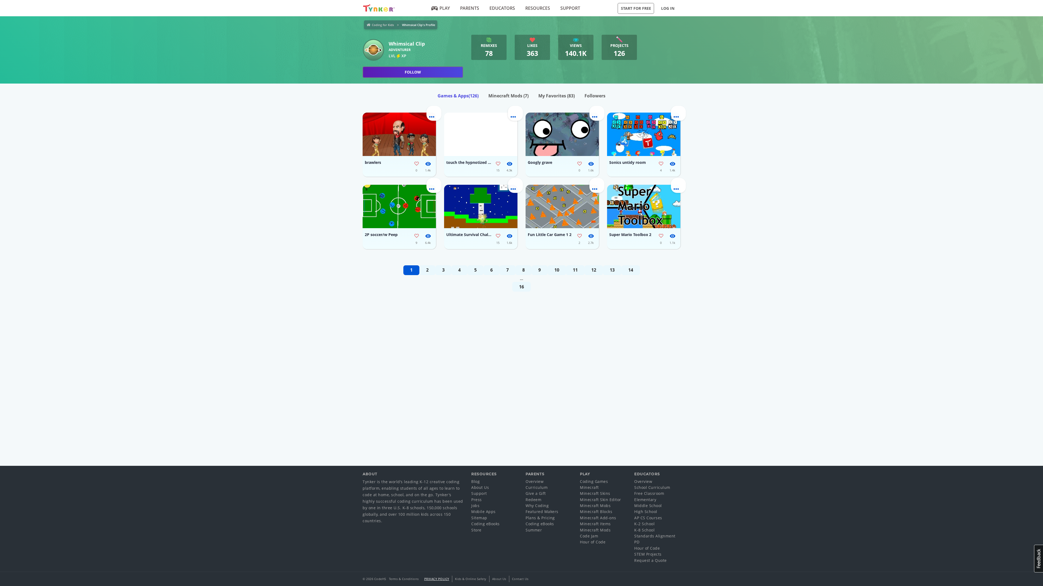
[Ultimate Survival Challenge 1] (480, 206)
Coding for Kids (383, 25)
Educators (502, 8)
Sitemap (479, 517)
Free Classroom (649, 493)
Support (570, 8)
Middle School (648, 505)
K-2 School (644, 523)
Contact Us (520, 579)
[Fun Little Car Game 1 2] (562, 206)
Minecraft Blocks (596, 511)
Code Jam (589, 536)
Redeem (533, 499)
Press (476, 499)
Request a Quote (650, 560)
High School (645, 511)
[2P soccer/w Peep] (399, 206)
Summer (534, 530)
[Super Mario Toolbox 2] (643, 206)
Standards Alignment (655, 536)
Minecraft (589, 487)
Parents (469, 8)
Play (444, 8)
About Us (480, 487)
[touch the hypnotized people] (480, 134)
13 (612, 270)
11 (575, 270)
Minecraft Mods (508, 96)
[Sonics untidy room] (643, 134)
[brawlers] (399, 134)
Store (476, 530)
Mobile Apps (483, 511)
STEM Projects (648, 554)
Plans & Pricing (540, 517)
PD (636, 541)
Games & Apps (458, 96)
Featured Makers (542, 511)
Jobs (475, 505)
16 (521, 287)
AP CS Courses (648, 517)
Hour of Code (592, 541)
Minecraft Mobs (595, 505)
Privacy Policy (436, 579)
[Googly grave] (562, 134)
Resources (537, 8)
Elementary (645, 499)
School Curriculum (652, 487)
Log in (667, 8)
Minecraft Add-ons (598, 517)
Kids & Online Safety (470, 579)
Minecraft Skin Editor (600, 499)
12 (593, 270)
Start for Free (636, 8)
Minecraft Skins (595, 493)
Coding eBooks (485, 523)
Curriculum (537, 487)
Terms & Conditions (404, 579)
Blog (475, 481)
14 (630, 270)
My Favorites (556, 96)
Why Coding (537, 505)
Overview (535, 481)
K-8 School (644, 530)
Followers (595, 96)
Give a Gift (536, 493)
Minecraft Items (595, 523)
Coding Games (594, 481)
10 (556, 270)
